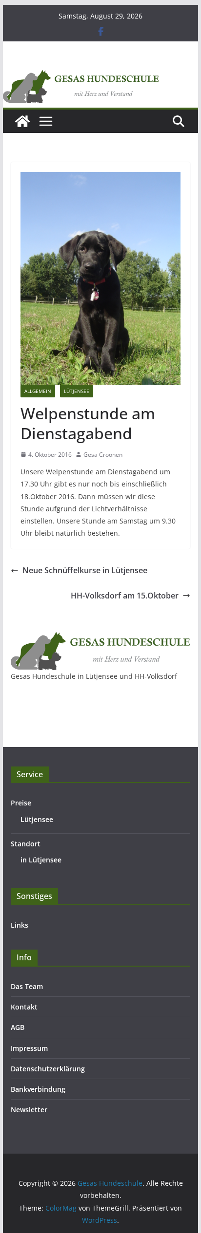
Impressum (29, 1048)
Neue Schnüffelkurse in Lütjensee (84, 570)
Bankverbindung (38, 1089)
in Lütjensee (40, 859)
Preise (21, 802)
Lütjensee (76, 391)
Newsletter (29, 1109)
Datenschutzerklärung (48, 1068)
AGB (17, 1027)
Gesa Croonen (102, 454)
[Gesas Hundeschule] (22, 121)
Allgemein (37, 391)
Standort (25, 843)
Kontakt (24, 1006)
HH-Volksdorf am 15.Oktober (125, 595)
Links (19, 925)
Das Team (27, 986)
